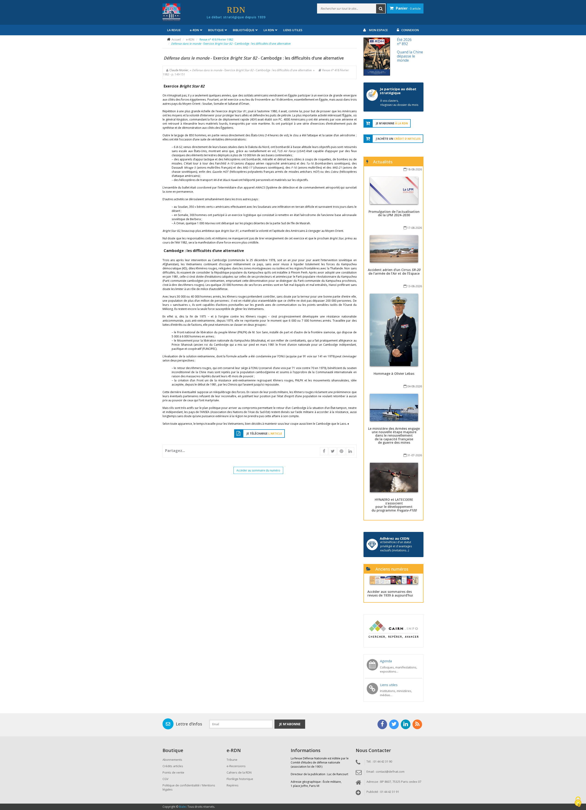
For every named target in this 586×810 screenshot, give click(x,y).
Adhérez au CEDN (394, 538)
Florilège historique (240, 779)
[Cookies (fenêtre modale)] (578, 802)
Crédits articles (173, 766)
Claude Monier (178, 70)
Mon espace (378, 30)
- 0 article (408, 8)
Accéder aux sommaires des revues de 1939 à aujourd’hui (390, 593)
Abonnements (172, 760)
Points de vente (173, 772)
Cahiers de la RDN (239, 772)
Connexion (410, 30)
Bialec (183, 807)
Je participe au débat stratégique (398, 91)
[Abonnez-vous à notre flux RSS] (417, 724)
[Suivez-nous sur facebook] (382, 724)
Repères (233, 785)
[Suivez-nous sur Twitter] (394, 724)
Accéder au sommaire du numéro (258, 470)
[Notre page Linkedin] (405, 724)
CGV (165, 779)
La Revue (174, 30)
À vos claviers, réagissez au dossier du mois (399, 103)
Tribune (232, 760)
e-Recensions (236, 766)
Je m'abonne (290, 724)
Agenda (386, 661)
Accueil (176, 39)
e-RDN (190, 39)
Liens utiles (292, 30)
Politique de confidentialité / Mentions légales (189, 787)
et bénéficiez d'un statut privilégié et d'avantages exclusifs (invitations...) (396, 546)
